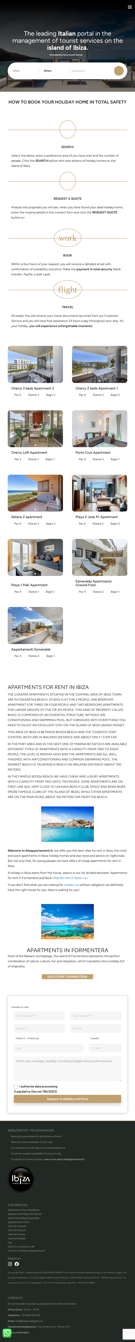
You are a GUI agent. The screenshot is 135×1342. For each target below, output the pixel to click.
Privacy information (18, 1332)
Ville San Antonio (17, 1226)
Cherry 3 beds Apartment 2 (32, 388)
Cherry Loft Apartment (29, 453)
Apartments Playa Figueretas (23, 1218)
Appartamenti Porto (18, 1222)
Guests (95, 1038)
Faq (10, 1242)
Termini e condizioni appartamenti (26, 1250)
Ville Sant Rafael (16, 1238)
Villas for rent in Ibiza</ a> (70, 878)
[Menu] (130, 7)
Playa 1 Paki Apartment (29, 585)
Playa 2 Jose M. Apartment (97, 517)
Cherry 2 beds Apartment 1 (97, 388)
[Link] (67, 1179)
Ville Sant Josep (16, 1234)
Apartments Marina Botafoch (24, 1209)
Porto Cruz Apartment (93, 453)
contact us (71, 885)
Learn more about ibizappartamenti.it (64, 1159)
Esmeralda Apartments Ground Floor (94, 583)
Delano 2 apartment (26, 517)
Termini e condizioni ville (21, 1246)
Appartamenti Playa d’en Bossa (24, 1214)
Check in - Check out (27, 1038)
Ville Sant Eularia (17, 1230)
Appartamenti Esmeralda (30, 649)
